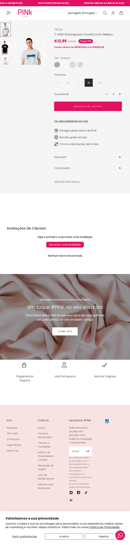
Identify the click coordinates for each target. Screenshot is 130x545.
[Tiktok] (86, 492)
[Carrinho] (121, 13)
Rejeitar (104, 536)
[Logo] (25, 13)
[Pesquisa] (105, 13)
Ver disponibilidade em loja (71, 121)
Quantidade (61, 94)
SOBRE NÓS (65, 331)
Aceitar (64, 536)
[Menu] (8, 13)
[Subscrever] (87, 451)
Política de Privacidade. (104, 527)
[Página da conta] (113, 13)
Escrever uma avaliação (65, 245)
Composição (62, 168)
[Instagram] (71, 492)
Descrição (60, 157)
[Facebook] (78, 492)
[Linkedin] (71, 500)
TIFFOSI (58, 29)
